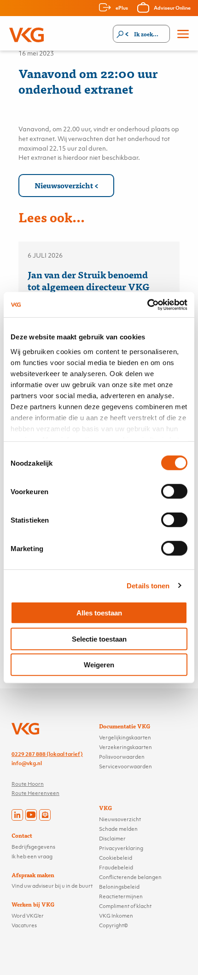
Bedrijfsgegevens (33, 847)
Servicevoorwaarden (125, 766)
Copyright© (113, 925)
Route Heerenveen (35, 793)
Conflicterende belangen (130, 877)
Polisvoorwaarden (122, 757)
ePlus (122, 7)
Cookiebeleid (115, 858)
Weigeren (99, 665)
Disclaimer (112, 838)
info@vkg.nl (27, 763)
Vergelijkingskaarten (125, 737)
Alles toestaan (99, 613)
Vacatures (24, 925)
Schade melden (118, 829)
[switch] (174, 491)
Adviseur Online (172, 7)
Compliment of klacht (125, 906)
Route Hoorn (28, 784)
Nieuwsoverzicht (64, 185)
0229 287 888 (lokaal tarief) (47, 754)
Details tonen (148, 585)
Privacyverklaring (121, 848)
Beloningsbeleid (119, 886)
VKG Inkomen (116, 915)
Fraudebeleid (116, 867)
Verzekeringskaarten (125, 747)
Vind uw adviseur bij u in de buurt (52, 886)
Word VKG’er (28, 915)
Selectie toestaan (99, 638)
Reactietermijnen (121, 896)
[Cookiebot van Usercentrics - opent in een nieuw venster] (147, 304)
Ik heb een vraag (32, 856)
